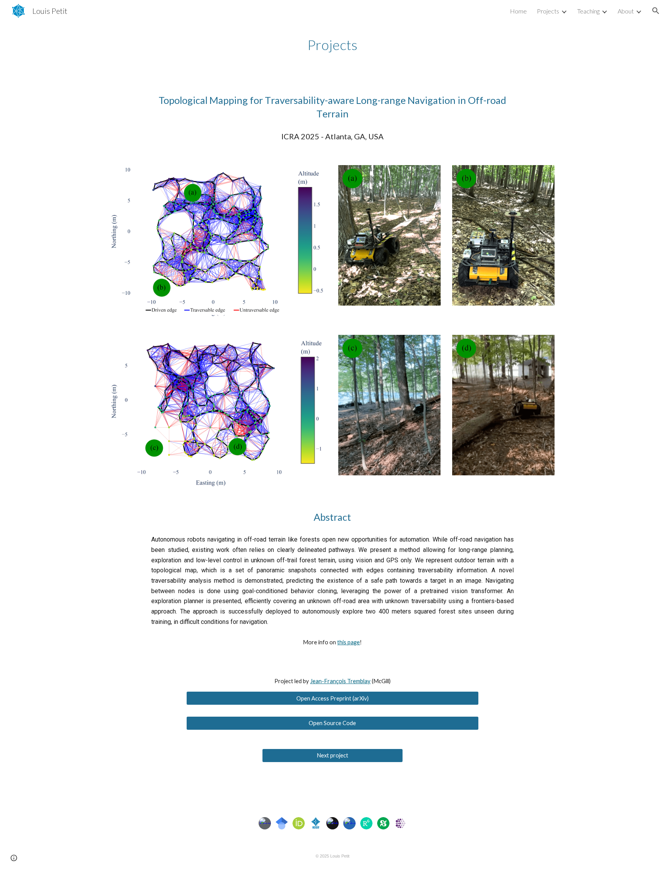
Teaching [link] (588, 11)
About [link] (626, 11)
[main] (332, 44)
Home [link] (518, 11)
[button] (656, 11)
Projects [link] (548, 11)
